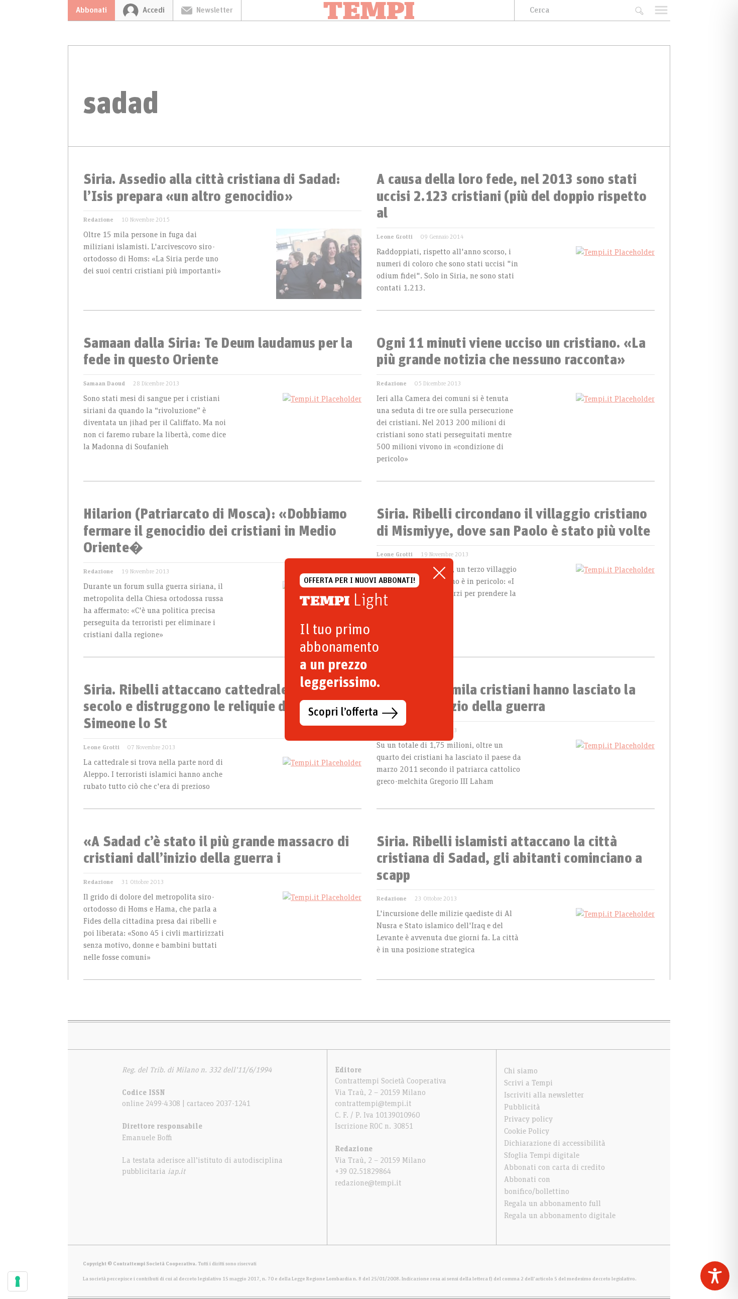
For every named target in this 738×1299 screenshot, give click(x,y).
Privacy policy (528, 1119)
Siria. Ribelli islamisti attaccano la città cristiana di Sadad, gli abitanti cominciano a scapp (510, 859)
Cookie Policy (526, 1131)
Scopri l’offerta (343, 712)
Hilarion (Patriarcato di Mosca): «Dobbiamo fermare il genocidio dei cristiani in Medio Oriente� (215, 531)
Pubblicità (522, 1107)
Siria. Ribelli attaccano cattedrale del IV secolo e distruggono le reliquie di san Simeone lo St (205, 707)
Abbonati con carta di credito (554, 1167)
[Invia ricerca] (639, 10)
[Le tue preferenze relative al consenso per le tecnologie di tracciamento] (17, 1281)
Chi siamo (521, 1071)
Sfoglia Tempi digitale (541, 1155)
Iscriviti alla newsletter (544, 1095)
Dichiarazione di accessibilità (554, 1143)
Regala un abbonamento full (552, 1204)
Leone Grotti (395, 237)
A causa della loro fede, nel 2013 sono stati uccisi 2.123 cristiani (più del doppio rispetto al (512, 197)
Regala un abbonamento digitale (560, 1216)
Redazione (98, 220)
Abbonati (91, 10)
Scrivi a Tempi (528, 1083)
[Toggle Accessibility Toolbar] (714, 1275)
